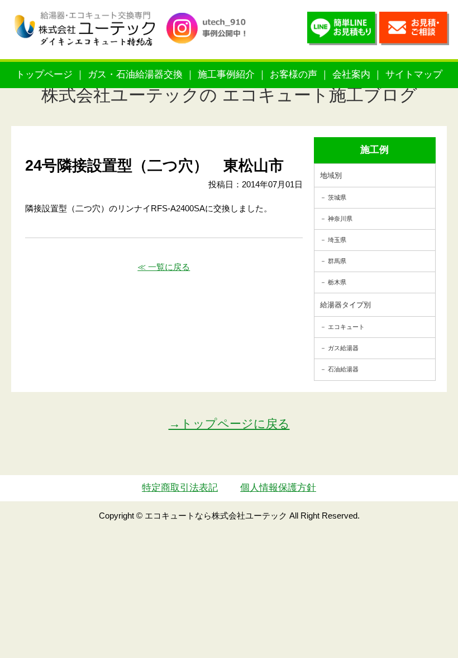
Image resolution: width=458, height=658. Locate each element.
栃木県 (337, 282)
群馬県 (337, 261)
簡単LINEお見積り (342, 31)
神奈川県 (340, 218)
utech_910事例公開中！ (210, 39)
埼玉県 (337, 239)
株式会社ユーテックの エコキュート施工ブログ (229, 95)
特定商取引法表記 (180, 487)
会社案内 (351, 74)
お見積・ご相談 (414, 31)
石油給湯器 (343, 369)
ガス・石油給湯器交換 (135, 74)
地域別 (331, 175)
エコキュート (346, 326)
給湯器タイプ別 (345, 305)
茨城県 (337, 197)
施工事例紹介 (226, 74)
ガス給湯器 (343, 348)
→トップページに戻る (229, 423)
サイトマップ (413, 74)
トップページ (44, 74)
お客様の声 (293, 74)
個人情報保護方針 (278, 487)
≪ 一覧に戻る (163, 267)
